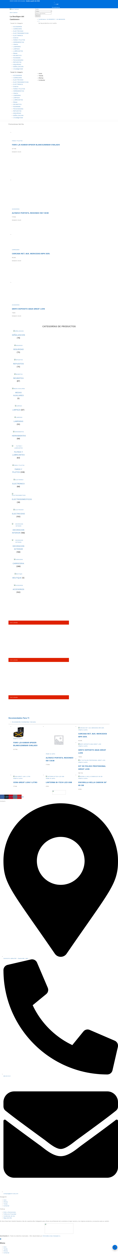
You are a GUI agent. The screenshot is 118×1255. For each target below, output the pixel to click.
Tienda (41, 76)
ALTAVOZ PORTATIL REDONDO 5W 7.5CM (30, 213)
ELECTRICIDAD (18, 31)
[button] (18, 738)
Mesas (15, 53)
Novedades (16, 58)
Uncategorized (18, 69)
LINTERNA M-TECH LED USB (59, 782)
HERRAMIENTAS (18, 42)
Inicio (40, 73)
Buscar (38, 15)
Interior (15, 44)
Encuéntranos (56, 7)
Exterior (15, 38)
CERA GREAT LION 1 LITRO (25, 782)
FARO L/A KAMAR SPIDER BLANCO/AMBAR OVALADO (36, 145)
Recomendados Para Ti (18, 718)
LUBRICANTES (18, 51)
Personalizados (18, 60)
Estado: (14, 151)
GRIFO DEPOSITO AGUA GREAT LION (28, 309)
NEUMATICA (17, 55)
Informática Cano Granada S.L (51, 1236)
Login (57, 4)
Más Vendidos (22, 722)
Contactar (42, 80)
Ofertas (41, 78)
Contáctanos (42, 19)
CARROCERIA (17, 29)
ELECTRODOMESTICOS (21, 33)
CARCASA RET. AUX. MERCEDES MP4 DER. (31, 254)
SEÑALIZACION (18, 66)
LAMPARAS (17, 46)
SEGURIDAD (17, 64)
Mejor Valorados (31, 722)
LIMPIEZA (16, 49)
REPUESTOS (17, 62)
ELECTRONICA (18, 35)
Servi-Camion (13, 12)
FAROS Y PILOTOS (19, 40)
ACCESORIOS (17, 26)
